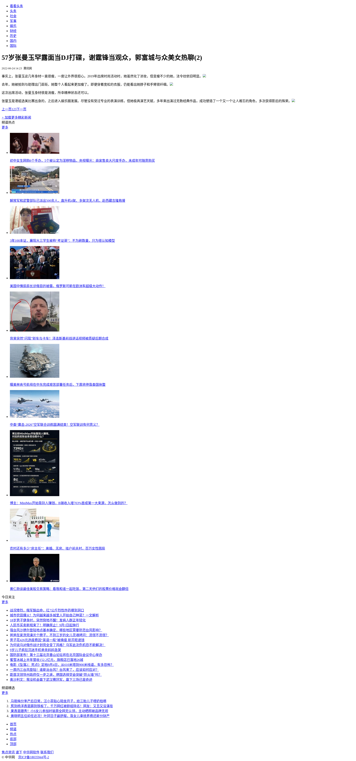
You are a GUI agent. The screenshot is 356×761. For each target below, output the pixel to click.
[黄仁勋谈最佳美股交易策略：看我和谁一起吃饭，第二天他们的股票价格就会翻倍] (34, 581)
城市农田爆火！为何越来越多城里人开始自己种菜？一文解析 (54, 615)
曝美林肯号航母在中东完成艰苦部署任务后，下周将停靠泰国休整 (57, 384)
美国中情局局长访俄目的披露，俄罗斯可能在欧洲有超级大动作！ (57, 286)
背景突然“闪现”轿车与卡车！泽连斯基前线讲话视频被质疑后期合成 (59, 338)
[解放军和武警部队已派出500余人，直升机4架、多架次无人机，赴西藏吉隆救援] (34, 192)
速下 (19, 752)
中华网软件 (31, 752)
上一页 (7, 109)
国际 (13, 45)
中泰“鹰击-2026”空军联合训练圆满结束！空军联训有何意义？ (55, 424)
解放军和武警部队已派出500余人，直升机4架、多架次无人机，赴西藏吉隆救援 (67, 200)
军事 (13, 21)
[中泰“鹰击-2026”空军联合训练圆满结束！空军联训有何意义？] (34, 416)
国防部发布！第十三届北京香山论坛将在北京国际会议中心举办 (56, 655)
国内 (13, 40)
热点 (13, 734)
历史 (13, 36)
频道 (13, 729)
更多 (5, 127)
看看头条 (16, 6)
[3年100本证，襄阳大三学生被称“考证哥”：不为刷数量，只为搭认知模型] (34, 232)
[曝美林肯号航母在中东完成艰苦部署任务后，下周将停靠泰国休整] (34, 376)
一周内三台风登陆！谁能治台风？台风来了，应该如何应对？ (54, 669)
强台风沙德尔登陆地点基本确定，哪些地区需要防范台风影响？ (56, 630)
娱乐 (13, 26)
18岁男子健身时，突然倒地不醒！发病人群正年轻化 (48, 620)
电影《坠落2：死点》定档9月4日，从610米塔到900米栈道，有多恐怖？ (62, 665)
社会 (13, 16)
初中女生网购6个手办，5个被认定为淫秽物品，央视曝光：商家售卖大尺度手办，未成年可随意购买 (82, 160)
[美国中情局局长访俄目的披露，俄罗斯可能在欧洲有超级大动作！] (34, 278)
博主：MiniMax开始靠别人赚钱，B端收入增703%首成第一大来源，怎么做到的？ (69, 503)
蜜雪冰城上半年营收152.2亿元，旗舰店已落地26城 (46, 660)
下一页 (21, 109)
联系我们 (47, 752)
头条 (13, 11)
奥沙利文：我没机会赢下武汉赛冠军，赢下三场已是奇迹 (51, 679)
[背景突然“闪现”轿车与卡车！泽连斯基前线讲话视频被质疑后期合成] (34, 330)
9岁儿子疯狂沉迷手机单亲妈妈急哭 (35, 650)
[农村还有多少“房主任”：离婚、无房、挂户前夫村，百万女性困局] (34, 540)
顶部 (13, 744)
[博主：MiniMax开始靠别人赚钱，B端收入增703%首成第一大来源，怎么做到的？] (34, 495)
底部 (13, 739)
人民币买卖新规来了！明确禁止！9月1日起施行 (44, 625)
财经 (13, 31)
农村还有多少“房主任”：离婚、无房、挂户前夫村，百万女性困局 (57, 548)
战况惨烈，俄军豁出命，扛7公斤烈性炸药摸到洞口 (47, 610)
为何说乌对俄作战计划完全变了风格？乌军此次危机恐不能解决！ (57, 645)
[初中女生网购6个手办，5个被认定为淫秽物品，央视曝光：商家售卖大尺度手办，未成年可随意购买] (34, 152)
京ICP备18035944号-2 (33, 757)
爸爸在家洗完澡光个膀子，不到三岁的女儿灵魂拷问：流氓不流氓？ (59, 635)
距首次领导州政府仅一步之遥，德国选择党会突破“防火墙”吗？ (56, 674)
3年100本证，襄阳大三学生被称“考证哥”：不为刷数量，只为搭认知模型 (62, 240)
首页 (13, 724)
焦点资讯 (8, 752)
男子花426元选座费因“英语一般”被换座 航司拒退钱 (47, 640)
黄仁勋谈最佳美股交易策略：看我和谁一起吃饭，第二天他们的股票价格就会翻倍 (69, 589)
